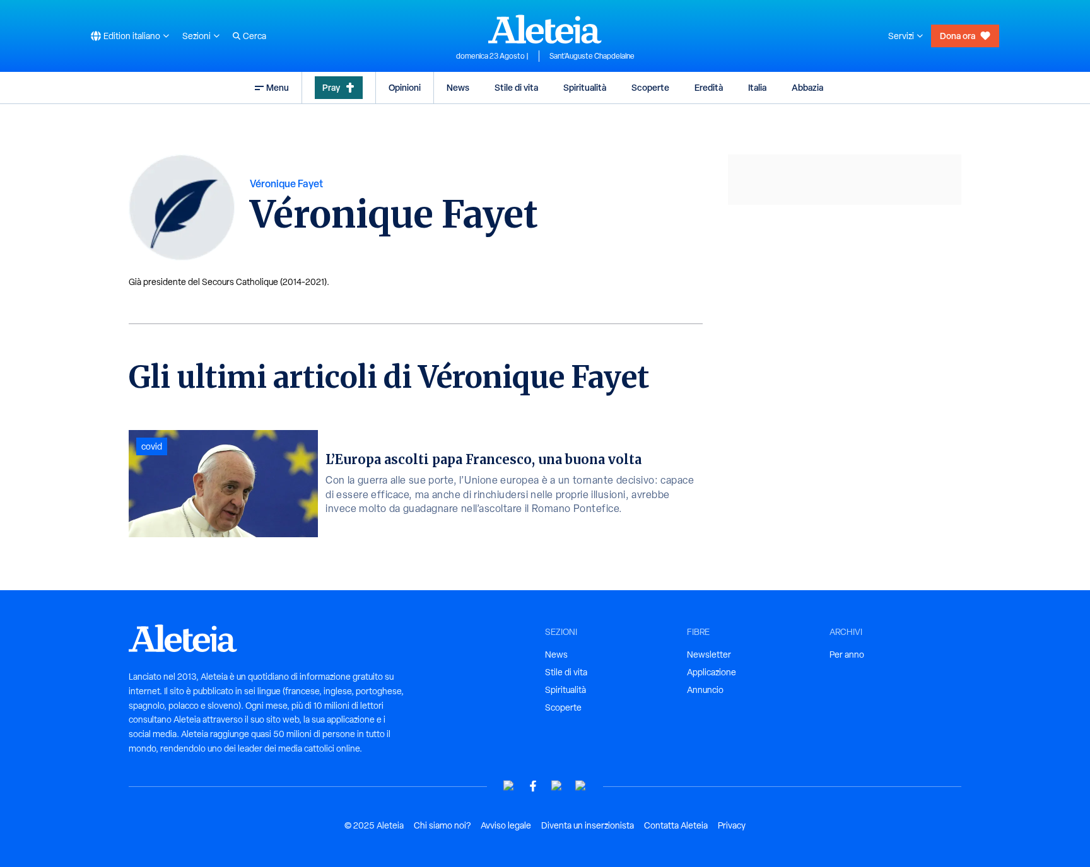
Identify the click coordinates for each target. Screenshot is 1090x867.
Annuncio (705, 689)
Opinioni (405, 87)
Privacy (732, 825)
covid (151, 446)
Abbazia (807, 87)
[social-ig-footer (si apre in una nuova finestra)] (581, 786)
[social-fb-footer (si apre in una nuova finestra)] (533, 786)
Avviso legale (506, 825)
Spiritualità (584, 87)
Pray (331, 87)
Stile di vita (516, 87)
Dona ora (957, 36)
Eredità (708, 87)
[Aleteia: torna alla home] (545, 29)
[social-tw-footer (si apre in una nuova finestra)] (557, 786)
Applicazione (711, 672)
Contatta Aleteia (676, 825)
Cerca (254, 36)
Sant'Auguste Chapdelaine (592, 56)
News (458, 87)
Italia (757, 87)
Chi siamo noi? (442, 825)
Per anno (846, 654)
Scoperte (650, 87)
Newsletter (709, 654)
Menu (277, 87)
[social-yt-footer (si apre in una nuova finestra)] (509, 786)
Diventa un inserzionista (587, 825)
